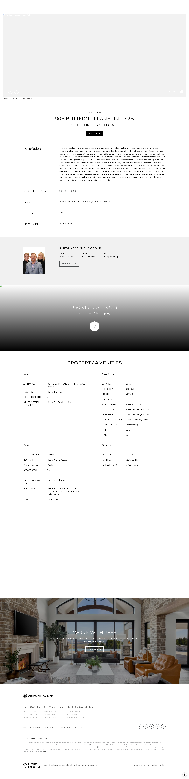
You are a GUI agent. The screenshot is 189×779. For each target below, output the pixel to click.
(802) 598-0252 (88, 257)
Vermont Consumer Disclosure (35, 738)
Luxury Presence (88, 765)
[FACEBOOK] (140, 726)
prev (10, 91)
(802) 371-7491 (29, 712)
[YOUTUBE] (163, 726)
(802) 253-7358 (30, 714)
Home (24, 727)
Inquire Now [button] (94, 133)
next (16, 91)
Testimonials (64, 727)
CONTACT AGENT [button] (69, 264)
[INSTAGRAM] (146, 726)
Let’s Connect (79, 727)
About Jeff (35, 727)
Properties (49, 727)
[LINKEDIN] (151, 726)
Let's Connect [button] (94, 649)
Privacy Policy (159, 765)
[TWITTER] (157, 726)
